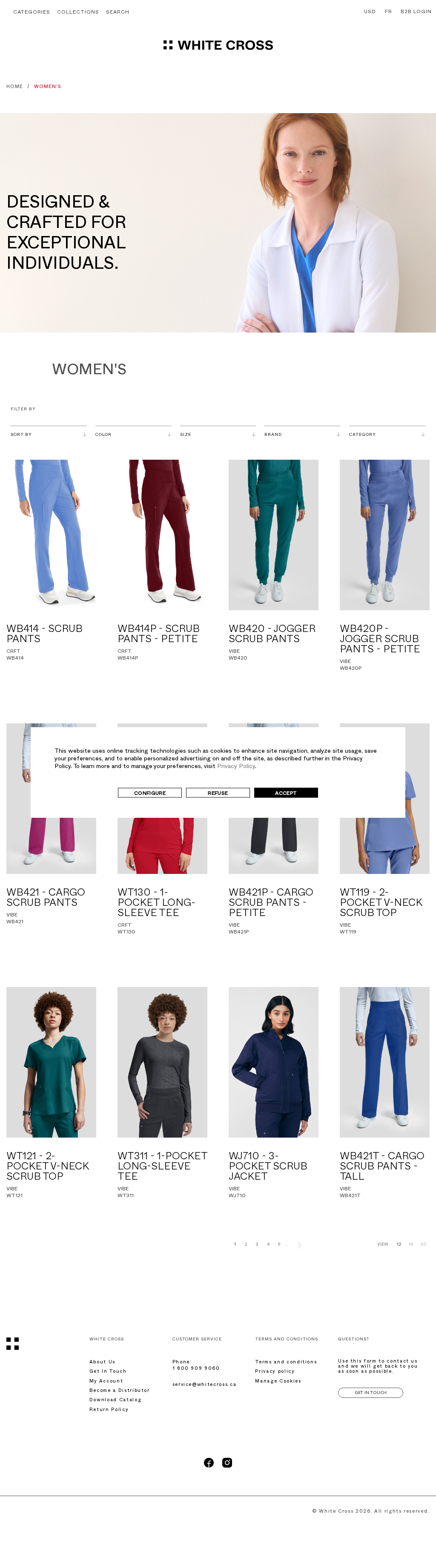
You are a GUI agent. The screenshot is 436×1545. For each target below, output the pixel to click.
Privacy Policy (236, 766)
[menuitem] (368, 12)
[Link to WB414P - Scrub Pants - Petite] (162, 535)
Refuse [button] (218, 793)
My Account (106, 1382)
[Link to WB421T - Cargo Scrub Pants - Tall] (385, 1062)
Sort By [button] (21, 435)
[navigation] (218, 49)
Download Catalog (115, 1401)
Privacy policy (275, 1372)
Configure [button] (150, 793)
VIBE (234, 652)
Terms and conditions (286, 1363)
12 (399, 1245)
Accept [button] (286, 793)
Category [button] (362, 435)
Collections (78, 12)
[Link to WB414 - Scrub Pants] (51, 535)
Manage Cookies (278, 1382)
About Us (102, 1363)
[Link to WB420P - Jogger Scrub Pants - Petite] (385, 535)
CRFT (13, 652)
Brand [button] (273, 435)
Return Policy (109, 1410)
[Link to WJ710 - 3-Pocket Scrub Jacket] (273, 1062)
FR (388, 12)
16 (411, 1245)
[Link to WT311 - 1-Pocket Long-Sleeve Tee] (162, 1062)
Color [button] (103, 435)
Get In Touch (108, 1372)
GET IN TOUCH (371, 1392)
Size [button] (185, 435)
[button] (117, 13)
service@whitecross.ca (204, 1385)
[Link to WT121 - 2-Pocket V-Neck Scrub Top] (51, 1062)
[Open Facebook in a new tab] (209, 1466)
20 (423, 1245)
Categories (31, 12)
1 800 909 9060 (196, 1369)
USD (370, 12)
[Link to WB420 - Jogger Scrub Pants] (273, 535)
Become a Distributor (119, 1391)
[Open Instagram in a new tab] (227, 1466)
